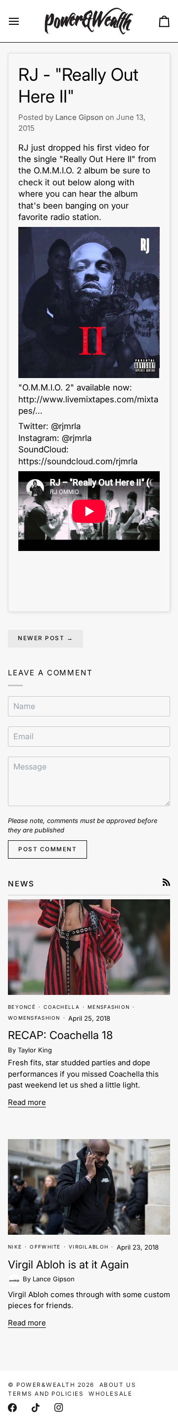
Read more (27, 1102)
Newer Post (45, 638)
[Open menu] (23, 21)
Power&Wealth (45, 1384)
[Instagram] (58, 1407)
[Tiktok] (36, 1407)
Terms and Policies (46, 1393)
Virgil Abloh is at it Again (68, 1264)
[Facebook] (12, 1407)
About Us (117, 1384)
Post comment (47, 849)
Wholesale (110, 1393)
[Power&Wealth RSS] (166, 882)
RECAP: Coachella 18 (60, 1035)
